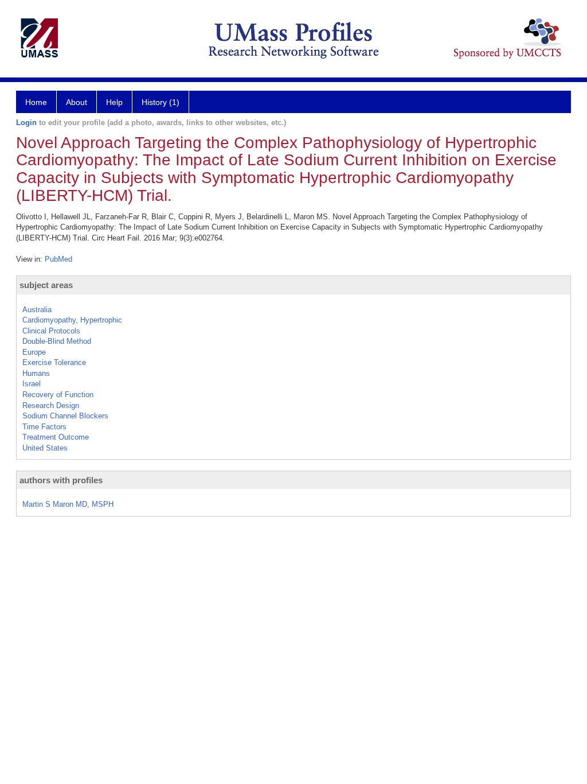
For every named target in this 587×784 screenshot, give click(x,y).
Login (26, 122)
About (76, 102)
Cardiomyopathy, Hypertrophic (72, 320)
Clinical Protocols (51, 331)
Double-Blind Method (56, 341)
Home (36, 102)
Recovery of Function (57, 394)
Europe (34, 352)
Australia (37, 309)
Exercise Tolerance (54, 362)
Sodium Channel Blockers (65, 416)
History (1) (160, 102)
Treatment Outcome (55, 437)
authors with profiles (61, 480)
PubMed (58, 259)
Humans (36, 373)
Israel (31, 383)
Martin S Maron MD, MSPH (68, 504)
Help (114, 102)
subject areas (46, 285)
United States (45, 448)
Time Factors (44, 426)
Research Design (50, 405)
